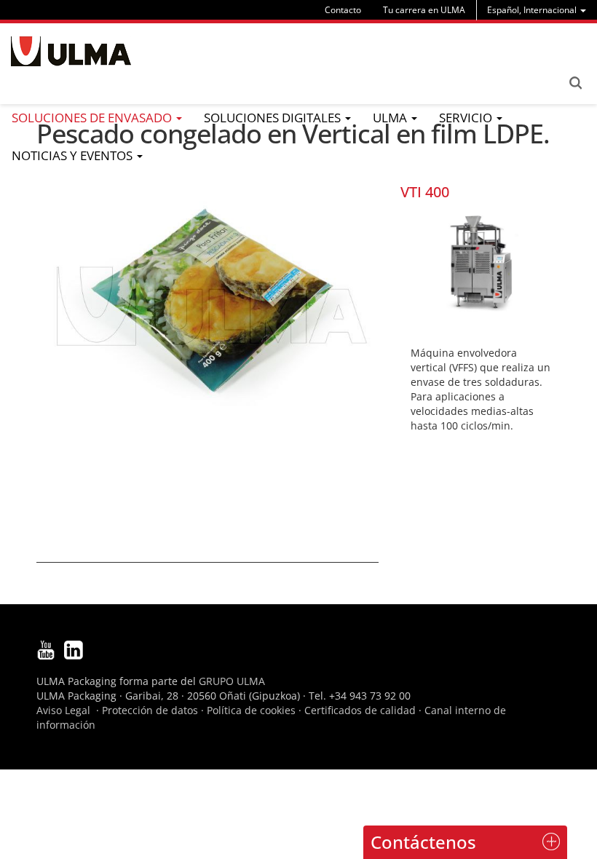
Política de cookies (251, 710)
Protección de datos (150, 710)
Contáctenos (423, 842)
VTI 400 (424, 192)
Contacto (343, 10)
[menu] (536, 10)
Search (575, 83)
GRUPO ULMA (232, 681)
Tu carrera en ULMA (424, 10)
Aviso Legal (63, 710)
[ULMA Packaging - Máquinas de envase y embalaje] (71, 51)
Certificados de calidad (360, 710)
